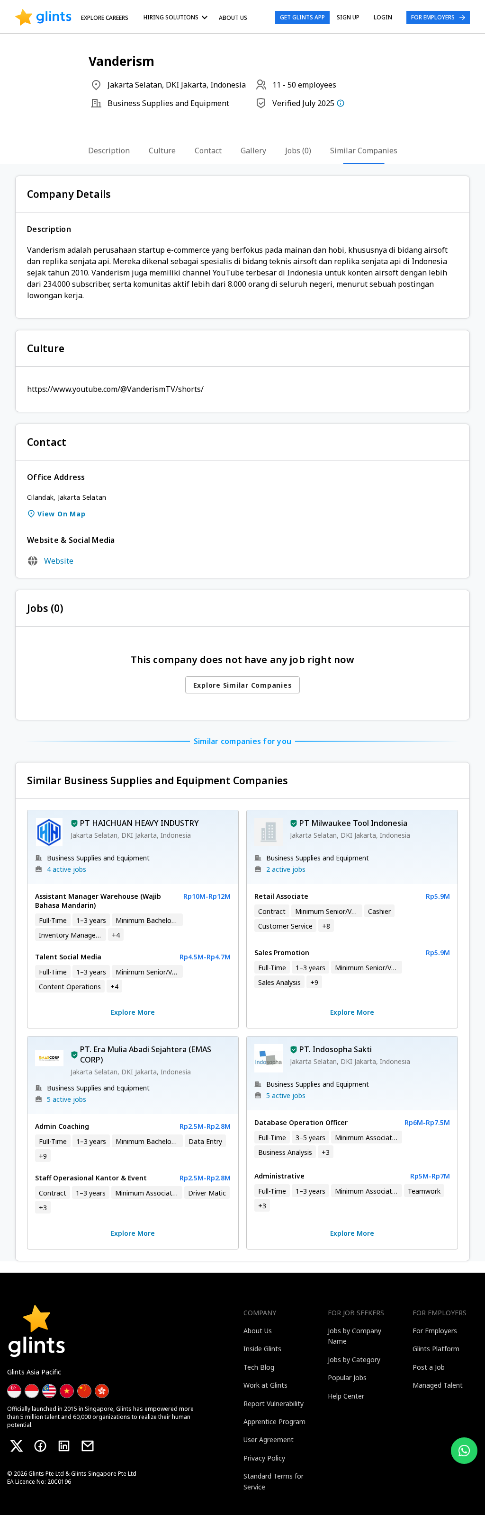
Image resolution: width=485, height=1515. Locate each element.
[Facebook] (40, 1445)
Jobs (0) (298, 150)
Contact (208, 150)
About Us (233, 18)
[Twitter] (16, 1445)
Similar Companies (363, 150)
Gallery (253, 150)
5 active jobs (66, 1099)
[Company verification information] (340, 103)
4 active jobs (66, 869)
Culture (162, 150)
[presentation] (43, 17)
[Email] (87, 1445)
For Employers (433, 17)
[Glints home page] (43, 17)
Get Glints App (302, 17)
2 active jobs (285, 869)
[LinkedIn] (63, 1445)
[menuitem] (177, 17)
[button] (74, 824)
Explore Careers (104, 18)
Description (109, 150)
